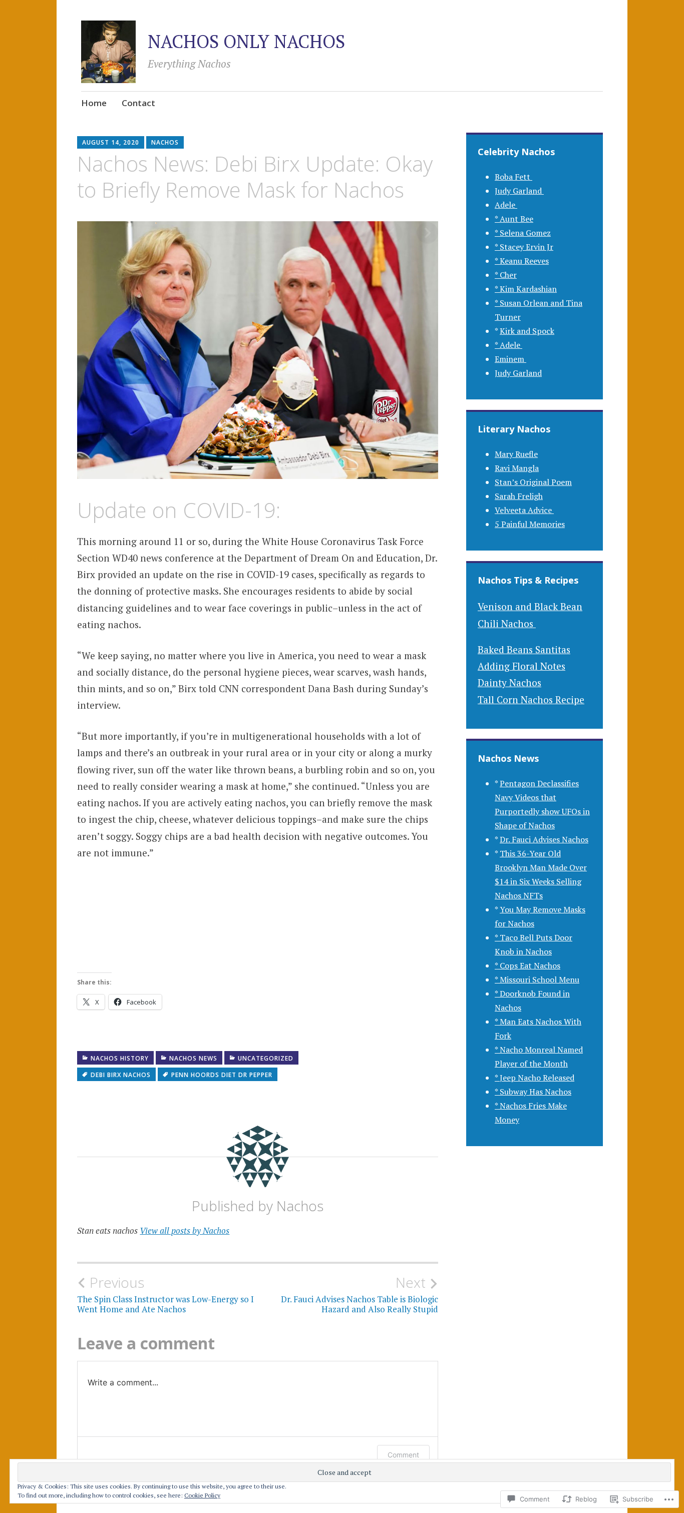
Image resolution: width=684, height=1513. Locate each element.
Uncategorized (265, 1058)
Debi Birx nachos (121, 1075)
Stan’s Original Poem (533, 481)
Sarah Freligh (519, 495)
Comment (403, 1454)
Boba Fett (513, 176)
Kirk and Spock (527, 330)
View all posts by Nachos (184, 1230)
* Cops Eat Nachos (527, 965)
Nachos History (120, 1058)
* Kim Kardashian (526, 288)
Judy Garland (519, 190)
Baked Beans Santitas (524, 649)
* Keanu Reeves (522, 260)
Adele (506, 204)
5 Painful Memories (530, 524)
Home (94, 103)
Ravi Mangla (517, 467)
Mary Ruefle (516, 453)
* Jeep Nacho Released (534, 1077)
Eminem (510, 358)
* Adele (508, 344)
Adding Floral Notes (521, 666)
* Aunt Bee (514, 218)
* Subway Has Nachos (533, 1091)
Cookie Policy (202, 1495)
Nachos (165, 142)
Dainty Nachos (509, 682)
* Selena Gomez (523, 232)
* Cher (506, 274)
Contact (138, 103)
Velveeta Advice (524, 510)
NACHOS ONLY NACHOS (246, 41)
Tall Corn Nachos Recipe (531, 699)
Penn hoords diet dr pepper (221, 1075)
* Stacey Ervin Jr (524, 246)
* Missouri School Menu (537, 979)
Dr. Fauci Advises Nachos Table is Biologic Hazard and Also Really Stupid (359, 1294)
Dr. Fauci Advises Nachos (544, 839)
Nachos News (193, 1058)
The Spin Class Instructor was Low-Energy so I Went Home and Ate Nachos (165, 1294)
